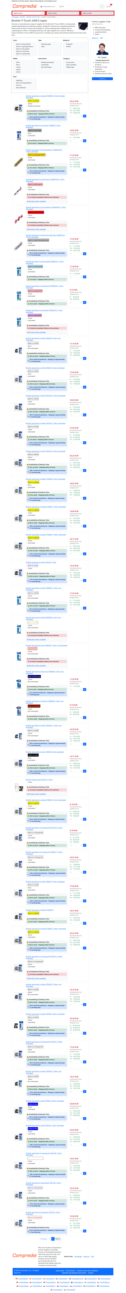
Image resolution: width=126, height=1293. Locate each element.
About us (95, 38)
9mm (18, 65)
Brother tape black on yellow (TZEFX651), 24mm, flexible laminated (45, 97)
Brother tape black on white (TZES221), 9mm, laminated (45, 368)
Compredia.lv (57, 1290)
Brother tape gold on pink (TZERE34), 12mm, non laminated (46, 645)
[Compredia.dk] (58, 1282)
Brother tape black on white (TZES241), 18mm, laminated (45, 423)
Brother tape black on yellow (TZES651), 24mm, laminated (46, 929)
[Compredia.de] (17, 1279)
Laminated (45, 65)
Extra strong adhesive (23, 83)
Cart (110, 6)
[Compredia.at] (17, 1282)
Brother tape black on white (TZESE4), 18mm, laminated (45, 1014)
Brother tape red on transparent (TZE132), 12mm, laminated (43, 1213)
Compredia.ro (91, 1286)
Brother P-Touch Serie (33, 17)
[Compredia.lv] (52, 1290)
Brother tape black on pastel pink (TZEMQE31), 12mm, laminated (45, 287)
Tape (42, 46)
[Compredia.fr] (57, 1279)
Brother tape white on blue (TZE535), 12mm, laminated (45, 1126)
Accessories (70, 62)
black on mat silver (22, 51)
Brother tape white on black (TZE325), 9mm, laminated (45, 752)
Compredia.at (23, 1282)
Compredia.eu (37, 1282)
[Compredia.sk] (71, 1286)
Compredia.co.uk (48, 6)
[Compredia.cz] (44, 1286)
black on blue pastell (23, 44)
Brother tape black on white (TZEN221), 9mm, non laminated (43, 339)
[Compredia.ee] (98, 1286)
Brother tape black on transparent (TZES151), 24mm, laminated (44, 957)
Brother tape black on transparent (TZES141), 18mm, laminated (44, 1043)
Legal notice (60, 1270)
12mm (18, 67)
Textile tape (70, 67)
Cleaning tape (46, 44)
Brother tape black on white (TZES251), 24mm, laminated (45, 451)
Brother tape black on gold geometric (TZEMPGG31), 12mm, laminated (44, 151)
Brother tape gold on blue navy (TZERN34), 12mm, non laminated (45, 672)
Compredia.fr (63, 1279)
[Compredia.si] (58, 1286)
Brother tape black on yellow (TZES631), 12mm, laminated (46, 507)
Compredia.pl (37, 1286)
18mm (18, 70)
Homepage (15, 17)
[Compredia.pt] (18, 1286)
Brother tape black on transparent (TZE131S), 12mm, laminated (44, 828)
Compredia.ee (104, 1286)
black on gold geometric (24, 46)
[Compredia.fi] (85, 1282)
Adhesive (19, 80)
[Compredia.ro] (85, 1286)
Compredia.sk (77, 1286)
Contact (90, 1273)
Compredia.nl (92, 1279)
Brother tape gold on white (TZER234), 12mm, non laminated (43, 618)
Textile (68, 46)
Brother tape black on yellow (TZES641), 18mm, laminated (46, 535)
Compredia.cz (50, 1286)
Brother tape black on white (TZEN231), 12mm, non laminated (43, 726)
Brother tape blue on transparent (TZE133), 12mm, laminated (43, 1184)
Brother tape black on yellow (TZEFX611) (40, 910)
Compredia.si (64, 1286)
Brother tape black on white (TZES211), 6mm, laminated (45, 882)
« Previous (43, 1239)
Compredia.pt (24, 1286)
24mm (18, 72)
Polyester (69, 44)
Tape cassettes (71, 65)
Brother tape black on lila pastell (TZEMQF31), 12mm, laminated (44, 311)
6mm (18, 62)
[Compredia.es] (30, 1279)
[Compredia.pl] (31, 1286)
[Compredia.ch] (44, 1282)
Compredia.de (23, 1279)
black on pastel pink (23, 54)
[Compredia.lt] (65, 1290)
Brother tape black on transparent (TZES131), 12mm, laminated (44, 853)
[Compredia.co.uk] (70, 1279)
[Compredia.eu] (31, 1282)
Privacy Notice (70, 1270)
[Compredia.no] (98, 1282)
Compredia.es (37, 1279)
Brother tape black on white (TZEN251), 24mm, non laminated (43, 985)
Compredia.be (105, 1279)
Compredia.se (78, 1282)
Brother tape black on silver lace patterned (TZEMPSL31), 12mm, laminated (45, 236)
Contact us (102, 79)
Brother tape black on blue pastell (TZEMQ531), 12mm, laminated (45, 262)
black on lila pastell (22, 49)
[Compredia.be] (99, 1279)
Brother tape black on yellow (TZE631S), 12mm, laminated (46, 800)
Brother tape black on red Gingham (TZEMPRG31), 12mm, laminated (46, 208)
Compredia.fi (91, 1282)
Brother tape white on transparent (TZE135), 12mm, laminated (44, 1154)
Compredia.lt (70, 1290)
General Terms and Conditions (87, 1270)
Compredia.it (49, 1279)
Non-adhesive (21, 88)
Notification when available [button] (36, 201)
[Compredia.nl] (86, 1279)
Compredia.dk (64, 1282)
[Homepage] (25, 1255)
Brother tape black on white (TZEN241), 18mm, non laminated (43, 1072)
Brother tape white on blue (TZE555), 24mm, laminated (45, 1101)
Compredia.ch (51, 1282)
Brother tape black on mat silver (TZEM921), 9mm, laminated (43, 126)
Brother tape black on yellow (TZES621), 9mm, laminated (45, 479)
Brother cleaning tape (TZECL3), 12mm (39, 780)
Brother (22, 17)
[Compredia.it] (44, 1279)
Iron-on (18, 85)
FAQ (101, 38)
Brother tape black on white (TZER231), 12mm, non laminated (43, 589)
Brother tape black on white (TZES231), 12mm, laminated (45, 396)
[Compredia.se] (72, 1282)
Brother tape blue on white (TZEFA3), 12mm (41, 562)
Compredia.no (105, 1282)
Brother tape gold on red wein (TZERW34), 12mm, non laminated (44, 702)
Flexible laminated (47, 62)
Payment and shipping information (74, 1273)
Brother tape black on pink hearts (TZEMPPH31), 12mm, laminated (45, 180)
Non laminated (46, 67)
